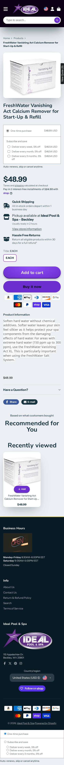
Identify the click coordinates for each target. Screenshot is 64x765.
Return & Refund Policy (17, 597)
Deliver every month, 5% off (24, 750)
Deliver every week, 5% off (23, 747)
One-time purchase (17, 733)
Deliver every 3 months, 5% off (26, 753)
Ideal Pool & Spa (25, 723)
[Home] (25, 9)
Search (7, 603)
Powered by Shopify (45, 723)
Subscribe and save (17, 742)
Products (18, 38)
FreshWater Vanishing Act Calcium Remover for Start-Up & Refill (22, 479)
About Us (8, 587)
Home (6, 38)
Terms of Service (13, 608)
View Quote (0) (62, 74)
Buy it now (32, 287)
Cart (59, 9)
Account (52, 9)
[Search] (57, 20)
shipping (19, 185)
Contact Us (10, 592)
